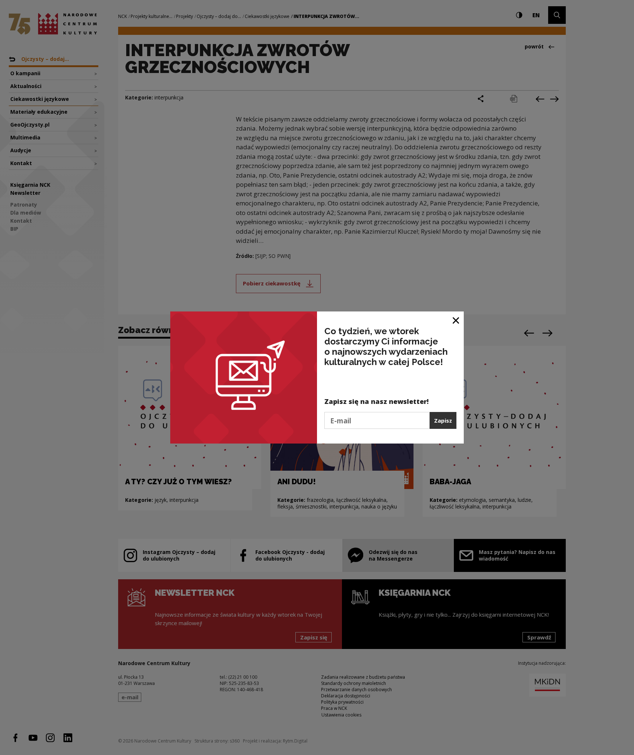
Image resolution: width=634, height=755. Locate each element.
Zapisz (443, 420)
